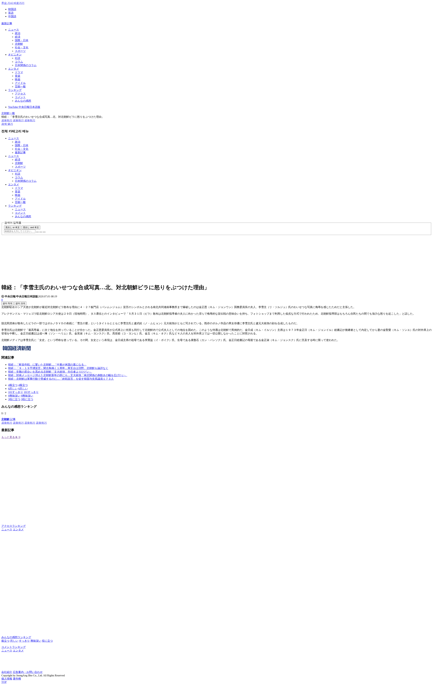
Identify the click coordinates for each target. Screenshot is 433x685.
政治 (17, 33)
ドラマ (19, 72)
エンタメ (13, 68)
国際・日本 (21, 40)
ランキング (15, 90)
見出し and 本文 (31, 227)
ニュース (13, 29)
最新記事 (6, 23)
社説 (17, 58)
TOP (4, 682)
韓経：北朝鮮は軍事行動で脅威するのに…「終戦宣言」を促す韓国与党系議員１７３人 (61, 378)
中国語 (12, 16)
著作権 (17, 678)
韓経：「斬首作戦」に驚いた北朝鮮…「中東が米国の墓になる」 (47, 364)
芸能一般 (20, 86)
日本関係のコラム (26, 65)
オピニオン (15, 54)
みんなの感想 (23, 100)
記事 (8, 419)
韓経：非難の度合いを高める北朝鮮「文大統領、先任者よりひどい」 (50, 371)
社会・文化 (21, 47)
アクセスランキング (13, 525)
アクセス (20, 93)
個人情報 (6, 678)
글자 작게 (7, 303)
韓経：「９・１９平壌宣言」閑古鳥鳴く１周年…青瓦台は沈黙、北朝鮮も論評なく (58, 368)
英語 (11, 12)
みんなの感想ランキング (16, 637)
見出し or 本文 (12, 227)
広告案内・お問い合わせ (28, 672)
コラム (19, 61)
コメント (20, 97)
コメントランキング (13, 647)
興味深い (35, 640)
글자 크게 (20, 303)
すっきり (24, 640)
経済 (17, 36)
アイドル (20, 83)
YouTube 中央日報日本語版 (24, 107)
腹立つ (5, 640)
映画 (17, 79)
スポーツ (20, 51)
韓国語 (12, 9)
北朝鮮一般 (8, 113)
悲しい (14, 640)
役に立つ (47, 640)
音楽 (17, 75)
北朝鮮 (19, 43)
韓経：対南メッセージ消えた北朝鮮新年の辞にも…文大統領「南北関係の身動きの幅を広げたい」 (67, 375)
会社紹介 (6, 672)
